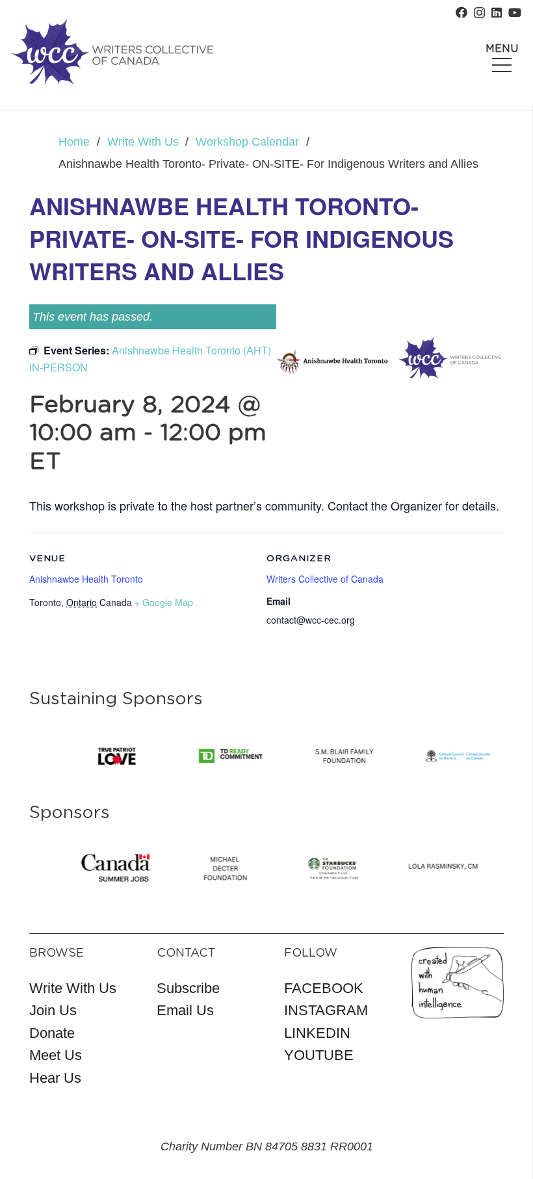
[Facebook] (461, 12)
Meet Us (55, 1055)
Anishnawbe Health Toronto (86, 578)
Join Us (53, 1010)
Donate (52, 1033)
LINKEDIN (317, 1033)
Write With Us (72, 988)
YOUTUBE (319, 1055)
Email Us (185, 1010)
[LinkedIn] (496, 12)
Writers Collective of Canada (325, 578)
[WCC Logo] (112, 52)
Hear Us (55, 1078)
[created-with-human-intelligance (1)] (457, 982)
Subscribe (188, 988)
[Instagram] (479, 13)
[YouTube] (514, 12)
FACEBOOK (323, 988)
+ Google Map (164, 602)
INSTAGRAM (326, 1010)
